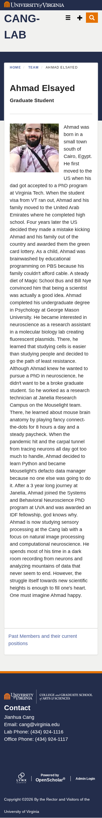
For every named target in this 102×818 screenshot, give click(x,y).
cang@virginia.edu (39, 724)
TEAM (33, 67)
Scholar (50, 778)
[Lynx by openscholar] (26, 778)
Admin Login (85, 779)
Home (15, 67)
